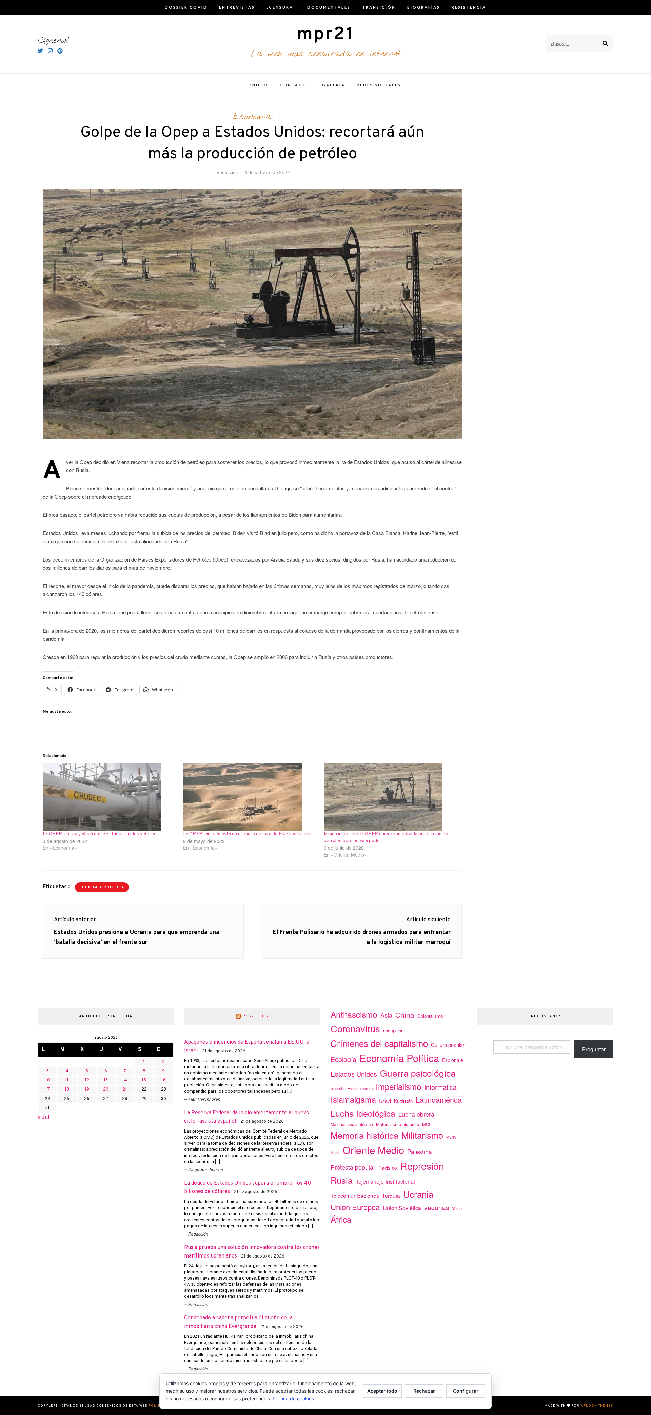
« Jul (44, 1117)
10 (47, 1080)
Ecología (343, 1059)
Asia (386, 1015)
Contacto (295, 85)
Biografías (423, 7)
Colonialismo (430, 1016)
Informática (440, 1087)
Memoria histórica (364, 1135)
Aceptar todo (382, 1391)
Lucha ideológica (363, 1113)
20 (105, 1089)
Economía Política (102, 887)
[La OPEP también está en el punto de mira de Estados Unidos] (250, 797)
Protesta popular (353, 1167)
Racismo (387, 1167)
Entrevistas (237, 7)
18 (67, 1089)
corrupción (393, 1030)
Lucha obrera (416, 1114)
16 (163, 1080)
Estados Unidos (354, 1074)
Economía (252, 117)
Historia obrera (360, 1088)
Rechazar (424, 1391)
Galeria (333, 85)
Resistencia (469, 7)
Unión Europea (355, 1206)
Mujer (335, 1152)
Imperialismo (398, 1086)
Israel (385, 1100)
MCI (426, 1124)
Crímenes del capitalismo (379, 1043)
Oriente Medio (373, 1150)
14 (124, 1080)
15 (144, 1080)
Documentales (329, 7)
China (404, 1015)
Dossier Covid (186, 7)
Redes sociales (379, 85)
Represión (422, 1166)
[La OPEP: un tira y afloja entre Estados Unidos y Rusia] (109, 797)
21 (124, 1089)
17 (47, 1089)
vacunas (436, 1207)
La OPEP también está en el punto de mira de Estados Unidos (247, 834)
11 (66, 1080)
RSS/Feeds (255, 1016)
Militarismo (422, 1135)
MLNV (451, 1137)
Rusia (342, 1180)
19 (87, 1089)
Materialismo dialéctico (352, 1124)
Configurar (465, 1391)
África (341, 1219)
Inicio (259, 85)
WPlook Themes (596, 1405)
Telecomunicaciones (355, 1195)
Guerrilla (337, 1088)
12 (87, 1080)
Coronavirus (355, 1028)
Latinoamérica (439, 1099)
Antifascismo (354, 1014)
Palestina (419, 1151)
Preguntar (594, 1049)
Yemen (457, 1208)
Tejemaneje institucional (385, 1181)
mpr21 (325, 34)
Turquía (391, 1195)
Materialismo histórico (397, 1124)
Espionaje (452, 1060)
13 (106, 1080)
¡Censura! (281, 7)
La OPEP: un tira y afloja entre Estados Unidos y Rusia (99, 834)
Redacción (227, 172)
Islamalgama (353, 1099)
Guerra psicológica (418, 1072)
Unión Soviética (402, 1208)
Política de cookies (293, 1398)
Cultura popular (448, 1044)
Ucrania (418, 1193)
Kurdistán (403, 1101)
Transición (379, 7)
